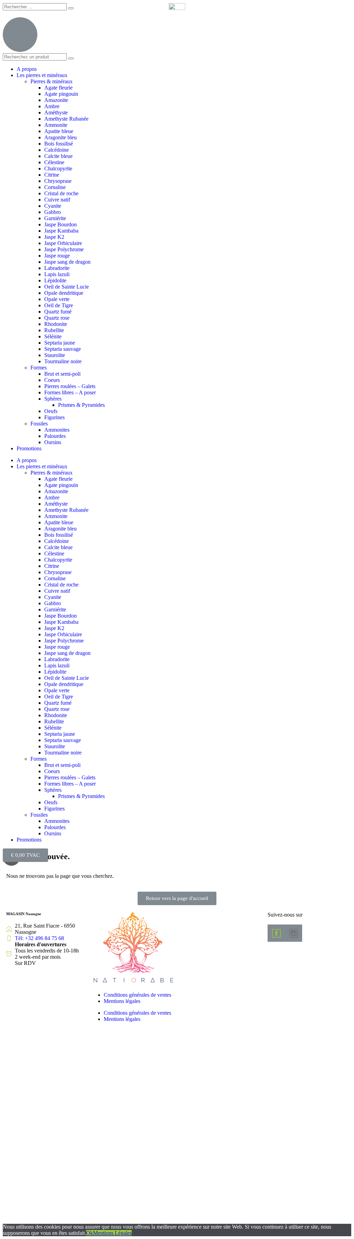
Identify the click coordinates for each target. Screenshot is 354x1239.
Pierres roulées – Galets (69, 386)
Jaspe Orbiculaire (63, 243)
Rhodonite (55, 324)
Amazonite (56, 100)
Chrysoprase (58, 181)
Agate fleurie (58, 88)
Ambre (51, 106)
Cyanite (52, 206)
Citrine (51, 175)
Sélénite (53, 336)
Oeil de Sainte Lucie (66, 287)
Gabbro (52, 212)
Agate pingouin (61, 94)
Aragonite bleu (60, 137)
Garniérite (55, 218)
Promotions (29, 448)
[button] (177, 898)
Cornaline (55, 187)
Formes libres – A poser (70, 392)
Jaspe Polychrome (64, 249)
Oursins (52, 442)
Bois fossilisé (58, 144)
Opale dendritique (63, 293)
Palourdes (55, 436)
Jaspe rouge (57, 256)
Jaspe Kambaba (61, 231)
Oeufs (50, 411)
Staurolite (54, 355)
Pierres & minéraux (51, 81)
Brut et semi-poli (62, 374)
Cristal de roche (61, 193)
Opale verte (56, 299)
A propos (27, 69)
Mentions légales (122, 1001)
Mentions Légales (112, 1233)
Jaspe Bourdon (60, 224)
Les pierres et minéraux (42, 75)
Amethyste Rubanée (66, 119)
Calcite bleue (58, 156)
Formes (38, 367)
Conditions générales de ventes (137, 995)
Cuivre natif (57, 200)
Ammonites (56, 430)
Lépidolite (55, 280)
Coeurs (52, 380)
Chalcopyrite (58, 168)
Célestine (54, 162)
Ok (89, 1233)
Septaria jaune (59, 343)
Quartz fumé (58, 312)
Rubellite (54, 330)
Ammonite (55, 125)
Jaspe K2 (54, 237)
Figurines (54, 417)
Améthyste (56, 112)
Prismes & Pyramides (81, 405)
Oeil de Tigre (58, 305)
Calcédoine (56, 150)
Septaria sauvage (62, 349)
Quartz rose (56, 318)
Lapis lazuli (56, 274)
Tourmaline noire (63, 361)
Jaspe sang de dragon (67, 262)
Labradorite (56, 268)
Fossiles (39, 423)
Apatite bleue (58, 131)
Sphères (53, 399)
